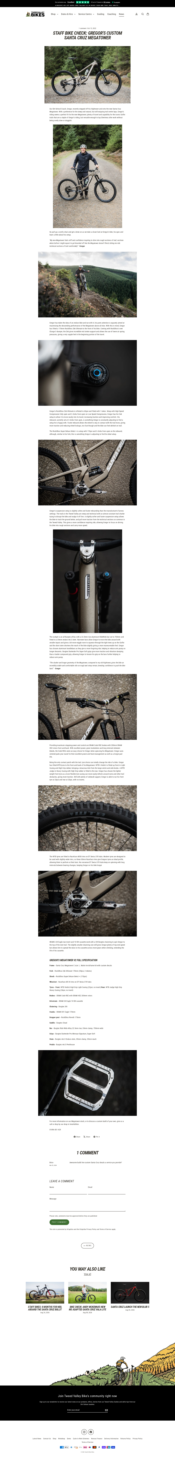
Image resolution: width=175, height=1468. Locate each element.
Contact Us (47, 1439)
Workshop (61, 1439)
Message (53, 1199)
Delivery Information (111, 1439)
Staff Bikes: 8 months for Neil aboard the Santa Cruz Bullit (45, 1308)
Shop (53, 14)
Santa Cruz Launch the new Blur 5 (130, 1306)
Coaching (111, 14)
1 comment (83, 28)
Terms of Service (105, 1229)
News (121, 14)
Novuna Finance (96, 1439)
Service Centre (85, 14)
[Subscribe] (106, 1410)
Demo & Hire (67, 14)
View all (87, 1274)
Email (90, 1187)
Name (52, 1187)
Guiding (100, 14)
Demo (69, 1439)
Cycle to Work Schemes (81, 1439)
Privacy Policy (91, 1229)
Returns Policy (126, 1439)
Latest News (37, 1439)
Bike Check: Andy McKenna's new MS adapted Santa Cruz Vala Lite (87, 1308)
